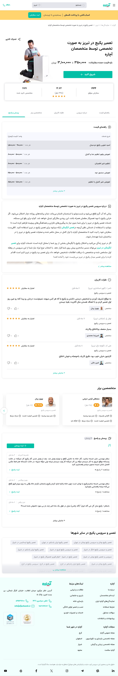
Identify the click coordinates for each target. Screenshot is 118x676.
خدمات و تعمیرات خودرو (73, 612)
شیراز (80, 644)
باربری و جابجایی (76, 595)
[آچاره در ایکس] (51, 671)
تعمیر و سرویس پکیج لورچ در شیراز (64, 549)
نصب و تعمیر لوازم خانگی (73, 607)
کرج (80, 633)
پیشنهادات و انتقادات (106, 618)
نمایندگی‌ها (105, 25)
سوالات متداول (109, 612)
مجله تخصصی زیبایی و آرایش (103, 644)
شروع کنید (89, 74)
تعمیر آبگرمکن (68, 227)
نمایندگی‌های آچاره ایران (105, 601)
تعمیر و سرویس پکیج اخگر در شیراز (98, 549)
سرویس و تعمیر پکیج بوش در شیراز (97, 557)
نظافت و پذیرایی (76, 589)
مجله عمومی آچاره (107, 633)
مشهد (79, 650)
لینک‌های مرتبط (76, 584)
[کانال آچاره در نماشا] (20, 671)
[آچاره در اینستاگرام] (66, 671)
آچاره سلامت (110, 650)
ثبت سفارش (35, 15)
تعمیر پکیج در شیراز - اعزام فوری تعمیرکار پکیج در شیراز (55, 557)
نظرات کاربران (59, 112)
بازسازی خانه (78, 601)
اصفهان (79, 638)
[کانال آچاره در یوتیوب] (5, 671)
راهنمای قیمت (104, 112)
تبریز (97, 25)
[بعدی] (4, 411)
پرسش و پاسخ (13, 112)
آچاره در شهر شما (74, 627)
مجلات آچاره (109, 627)
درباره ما (111, 589)
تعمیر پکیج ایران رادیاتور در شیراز (31, 549)
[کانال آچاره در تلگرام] (82, 671)
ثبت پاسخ (16, 469)
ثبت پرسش (19, 445)
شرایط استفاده (109, 607)
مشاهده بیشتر (105, 266)
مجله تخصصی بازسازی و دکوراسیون (100, 638)
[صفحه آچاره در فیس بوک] (36, 671)
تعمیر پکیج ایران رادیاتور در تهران (55, 542)
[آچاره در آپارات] (97, 671)
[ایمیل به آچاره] (25, 606)
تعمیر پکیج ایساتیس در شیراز (24, 542)
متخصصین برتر (36, 112)
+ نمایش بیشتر (59, 520)
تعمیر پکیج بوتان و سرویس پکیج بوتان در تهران (93, 542)
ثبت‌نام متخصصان (107, 595)
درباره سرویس (82, 112)
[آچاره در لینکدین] (113, 671)
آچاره (114, 25)
